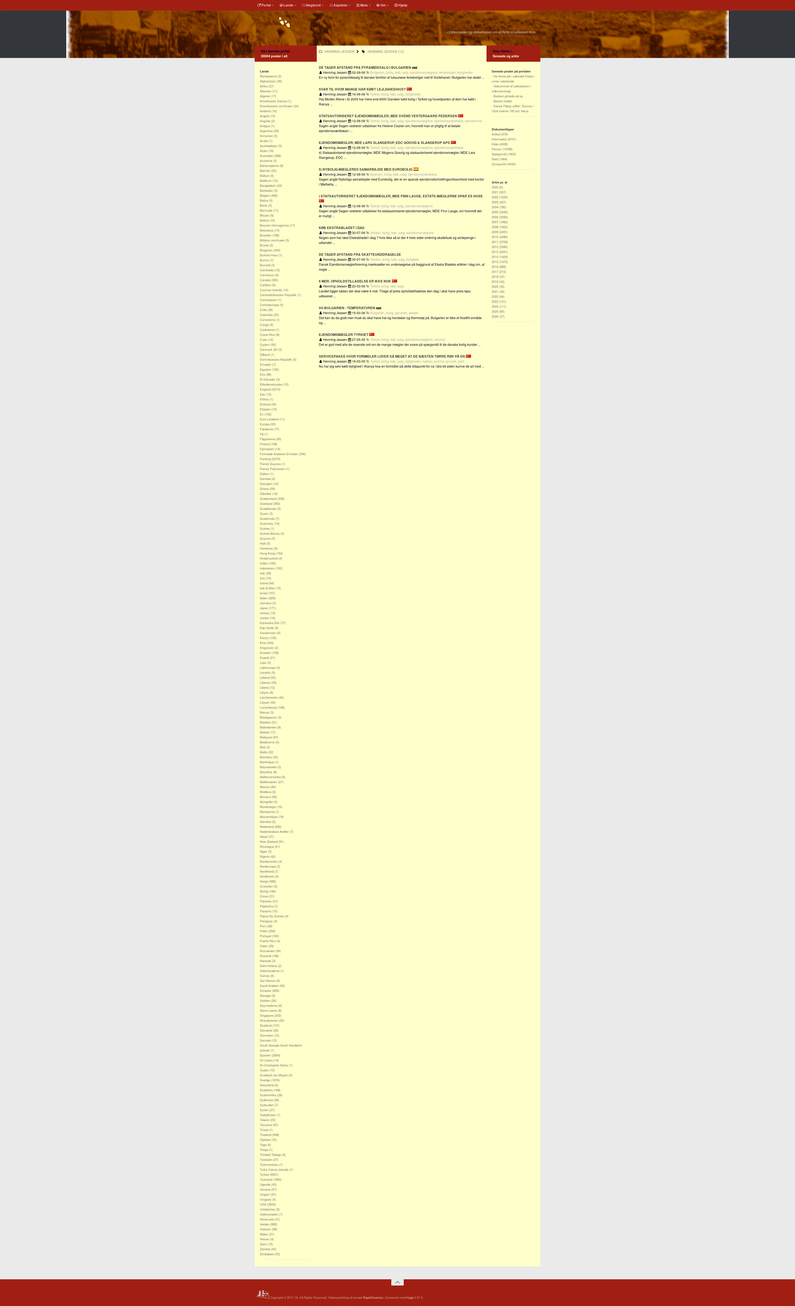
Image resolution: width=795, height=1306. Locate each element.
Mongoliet (267, 802)
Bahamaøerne (270, 165)
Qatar (264, 946)
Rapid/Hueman (373, 1297)
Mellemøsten (269, 782)
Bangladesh (268, 185)
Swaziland (267, 1085)
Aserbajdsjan (269, 146)
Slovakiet (266, 1030)
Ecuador (266, 364)
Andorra (265, 111)
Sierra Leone (269, 1010)
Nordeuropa (268, 866)
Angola (265, 116)
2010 (495, 237)
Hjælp (402, 5)
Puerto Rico (268, 941)
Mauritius (266, 772)
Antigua (265, 126)
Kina (263, 642)
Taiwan (265, 1120)
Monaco (266, 797)
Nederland (267, 826)
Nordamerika (269, 861)
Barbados (267, 190)
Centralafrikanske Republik (278, 295)
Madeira (266, 722)
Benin (264, 205)
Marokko (266, 757)
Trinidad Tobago (271, 1154)
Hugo (409, 1297)
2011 (495, 242)
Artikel (496, 134)
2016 (495, 266)
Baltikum (266, 180)
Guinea (265, 528)
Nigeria (265, 856)
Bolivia (265, 220)
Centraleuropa (270, 305)
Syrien (264, 1110)
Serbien (265, 1000)
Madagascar (269, 717)
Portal (266, 5)
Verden (265, 1224)
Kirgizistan (267, 647)
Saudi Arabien (269, 985)
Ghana (265, 488)
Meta (364, 5)
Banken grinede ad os (508, 96)
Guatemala (268, 518)
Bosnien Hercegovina (275, 225)
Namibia (266, 821)
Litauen (265, 702)
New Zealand (269, 841)
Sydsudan (267, 1105)
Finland (265, 444)
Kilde (495, 144)
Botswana (267, 230)
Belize (264, 200)
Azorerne (266, 160)
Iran (263, 578)
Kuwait (265, 657)
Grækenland (268, 498)
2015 (495, 261)
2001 (495, 192)
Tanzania (266, 1125)
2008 (495, 227)
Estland (265, 404)
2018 (495, 276)
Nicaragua (267, 846)
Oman (264, 896)
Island (264, 583)
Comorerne (268, 319)
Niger (264, 851)
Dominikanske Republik (276, 359)
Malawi (265, 732)
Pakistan (266, 901)
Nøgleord (313, 5)
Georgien (266, 483)
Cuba (264, 339)
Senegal (266, 995)
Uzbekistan (268, 1209)
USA (263, 1204)
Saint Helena (269, 966)
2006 (495, 217)
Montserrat (267, 811)
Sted (495, 159)
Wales (264, 1234)
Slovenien (267, 1035)
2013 (495, 252)
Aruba (264, 141)
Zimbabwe (267, 1254)
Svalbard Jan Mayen (274, 1075)
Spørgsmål (499, 154)
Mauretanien (268, 767)
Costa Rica (268, 334)
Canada (265, 280)
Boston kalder (503, 101)
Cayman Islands (271, 290)
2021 (495, 291)
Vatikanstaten (269, 1214)
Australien (267, 155)
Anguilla (265, 121)
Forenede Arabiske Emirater (279, 454)
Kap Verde (267, 628)
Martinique (267, 762)
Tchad (264, 1130)
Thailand (266, 1134)
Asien (264, 150)
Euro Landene (269, 419)
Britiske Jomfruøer (272, 240)
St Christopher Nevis (274, 1065)
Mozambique (269, 816)
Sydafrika (266, 1090)
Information (500, 139)
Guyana (265, 538)
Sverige (265, 1080)
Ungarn (265, 1194)
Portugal (266, 936)
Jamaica (266, 603)
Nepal (264, 836)
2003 (495, 202)
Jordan (265, 618)
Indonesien (267, 568)
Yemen (265, 1239)
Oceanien (267, 886)
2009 (495, 232)
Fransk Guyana (271, 464)
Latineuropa (268, 667)
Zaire (263, 1244)
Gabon (265, 474)
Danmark (266, 349)
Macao (265, 712)
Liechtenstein (269, 697)
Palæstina (267, 906)
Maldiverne (268, 742)
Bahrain (265, 170)
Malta (264, 752)
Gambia (265, 478)
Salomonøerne (270, 970)
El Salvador (268, 379)
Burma (265, 260)
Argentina (266, 131)
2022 (495, 296)
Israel (264, 593)
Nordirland (267, 871)
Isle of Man (268, 588)
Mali (263, 747)
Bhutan (265, 215)
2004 (495, 207)
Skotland (266, 1025)
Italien (264, 598)
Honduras (267, 548)
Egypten (266, 369)
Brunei (264, 245)
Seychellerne (269, 1005)
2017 (495, 271)
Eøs (263, 394)
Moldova (266, 792)
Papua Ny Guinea (272, 916)
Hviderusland (269, 558)
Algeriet (265, 96)
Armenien (267, 136)
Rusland (266, 956)
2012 (495, 247)
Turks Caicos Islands (274, 1169)
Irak (263, 573)
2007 (495, 222)
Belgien (265, 195)
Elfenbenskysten (271, 384)
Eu (262, 414)
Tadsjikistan (268, 1115)
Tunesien (266, 1159)
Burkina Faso (269, 255)
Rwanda (266, 961)
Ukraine (265, 1189)
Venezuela (267, 1219)
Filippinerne (268, 439)
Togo (263, 1144)
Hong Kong (268, 553)
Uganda (265, 1184)
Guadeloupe (268, 508)
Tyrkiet (265, 1174)
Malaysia (266, 737)
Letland (265, 677)
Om (383, 5)
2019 (495, 281)
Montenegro (268, 806)
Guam (264, 513)
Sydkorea (267, 1100)
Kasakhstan (268, 633)
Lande (288, 5)
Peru (263, 926)
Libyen (265, 692)
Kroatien (266, 652)
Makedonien (268, 727)
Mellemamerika (271, 777)
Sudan (264, 1070)
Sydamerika (268, 1095)
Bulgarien (266, 250)
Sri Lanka (266, 1060)
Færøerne (267, 429)
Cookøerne (268, 329)
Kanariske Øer (270, 623)
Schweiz (266, 990)
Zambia (265, 1249)
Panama (266, 911)
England (266, 389)
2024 (495, 306)
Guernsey (267, 523)
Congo (265, 324)
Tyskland (266, 1179)
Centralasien (269, 300)
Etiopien (265, 409)
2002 (495, 197)
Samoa (265, 975)
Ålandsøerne (269, 76)
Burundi (265, 265)
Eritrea (265, 399)
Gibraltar (266, 493)
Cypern (265, 344)
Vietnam (266, 1229)
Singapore (267, 1015)
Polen (264, 931)
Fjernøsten (267, 449)
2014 (495, 256)
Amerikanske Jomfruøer (276, 106)
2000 (495, 187)
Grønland (266, 503)
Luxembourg (269, 707)
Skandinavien (269, 1020)
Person (497, 149)
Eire (263, 374)
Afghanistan (268, 81)
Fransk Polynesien (273, 469)
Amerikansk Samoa (274, 101)
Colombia (266, 314)
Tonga (264, 1149)
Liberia (265, 687)
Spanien (266, 1055)
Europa (265, 424)
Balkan (265, 175)
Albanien (266, 91)
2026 (495, 316)
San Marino (268, 980)
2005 (495, 212)
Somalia (266, 1040)
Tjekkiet (265, 1139)
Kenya (264, 638)
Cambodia (267, 270)
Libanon (265, 682)
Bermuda (266, 210)
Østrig (264, 891)
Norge (264, 881)
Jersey (265, 613)
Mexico (265, 787)
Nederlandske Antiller (274, 831)
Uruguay (266, 1199)
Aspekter (340, 5)
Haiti (263, 543)
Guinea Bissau (270, 533)
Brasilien (266, 235)
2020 (495, 286)
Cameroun (267, 275)
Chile (263, 310)
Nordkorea (267, 876)
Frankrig (266, 459)
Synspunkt (499, 164)
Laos (263, 662)
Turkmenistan (269, 1164)
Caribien (266, 285)
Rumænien (268, 951)
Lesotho (265, 672)
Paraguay (267, 921)
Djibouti (265, 354)
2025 (495, 311)
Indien (264, 563)
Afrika (264, 86)
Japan (264, 608)
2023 (495, 301)
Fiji (262, 434)
